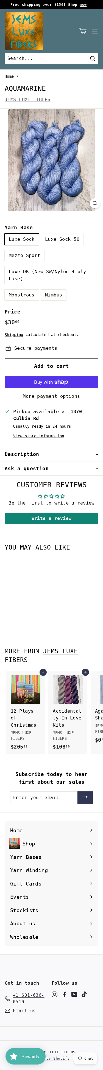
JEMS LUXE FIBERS (28, 99)
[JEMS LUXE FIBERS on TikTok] (84, 994)
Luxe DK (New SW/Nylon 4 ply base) (47, 275)
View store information (38, 436)
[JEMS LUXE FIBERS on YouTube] (74, 994)
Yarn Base (19, 227)
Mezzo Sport (24, 255)
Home (9, 76)
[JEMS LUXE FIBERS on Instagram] (54, 994)
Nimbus (53, 295)
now (83, 4)
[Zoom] (95, 203)
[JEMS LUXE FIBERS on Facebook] (64, 994)
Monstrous (22, 295)
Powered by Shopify (49, 1058)
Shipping (14, 334)
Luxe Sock (22, 239)
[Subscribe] (85, 797)
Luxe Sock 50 (62, 239)
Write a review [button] (52, 518)
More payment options (51, 396)
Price (12, 312)
